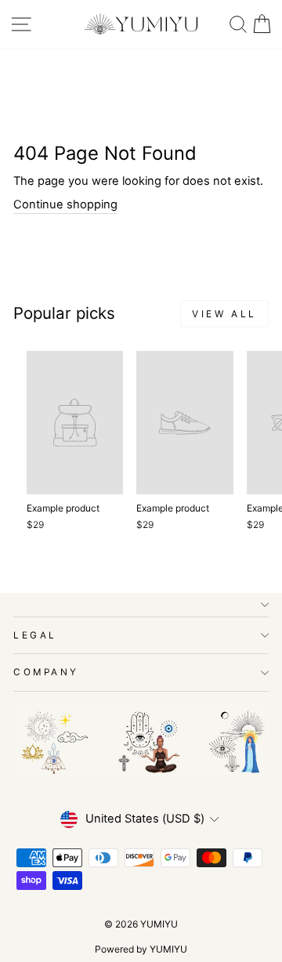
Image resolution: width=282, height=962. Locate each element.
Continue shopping (65, 204)
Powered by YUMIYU (141, 949)
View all (224, 314)
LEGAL (35, 635)
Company (46, 672)
